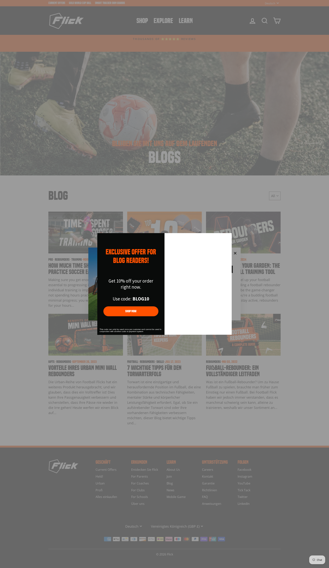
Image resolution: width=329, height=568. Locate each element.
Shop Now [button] (131, 311)
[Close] (227, 237)
